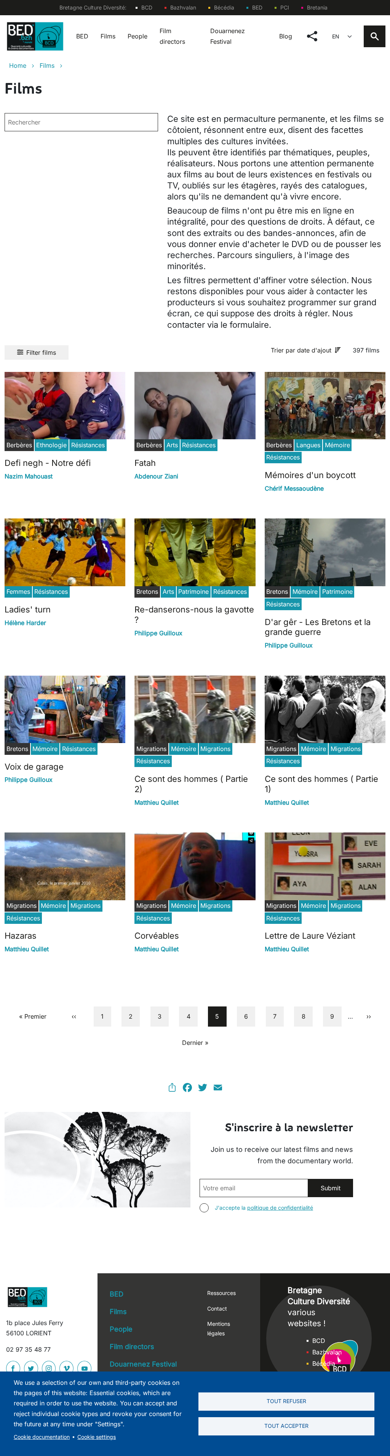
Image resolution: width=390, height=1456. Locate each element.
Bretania (317, 7)
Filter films (41, 352)
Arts (172, 445)
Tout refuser (286, 1401)
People (137, 36)
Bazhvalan (183, 7)
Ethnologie (51, 445)
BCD (146, 7)
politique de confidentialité (280, 1207)
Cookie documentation (42, 1437)
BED (257, 7)
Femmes (18, 591)
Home (17, 65)
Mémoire (337, 445)
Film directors (172, 36)
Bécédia (224, 7)
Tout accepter (286, 1426)
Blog (285, 36)
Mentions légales (218, 1328)
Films (108, 36)
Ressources (221, 1293)
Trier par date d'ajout (301, 350)
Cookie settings (96, 1437)
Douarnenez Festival (227, 36)
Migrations (215, 749)
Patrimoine (193, 591)
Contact (217, 1308)
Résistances (88, 445)
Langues (308, 445)
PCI (284, 7)
